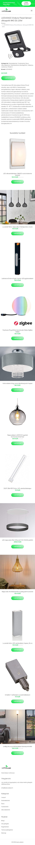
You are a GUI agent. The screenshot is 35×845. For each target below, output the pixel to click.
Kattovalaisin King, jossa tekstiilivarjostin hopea (17, 383)
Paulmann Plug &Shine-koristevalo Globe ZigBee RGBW (17, 331)
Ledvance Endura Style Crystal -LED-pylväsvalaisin (17, 278)
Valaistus (30, 65)
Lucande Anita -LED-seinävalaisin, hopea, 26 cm (17, 643)
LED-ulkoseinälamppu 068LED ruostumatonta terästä (17, 174)
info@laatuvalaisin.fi (7, 788)
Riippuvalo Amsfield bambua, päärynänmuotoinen (17, 591)
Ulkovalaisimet (5, 65)
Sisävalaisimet (13, 63)
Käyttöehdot (5, 827)
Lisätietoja (8, 78)
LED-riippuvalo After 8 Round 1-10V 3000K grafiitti (17, 540)
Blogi (2, 820)
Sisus (27, 63)
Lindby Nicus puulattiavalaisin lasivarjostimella (17, 746)
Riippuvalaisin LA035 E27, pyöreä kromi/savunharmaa (17, 436)
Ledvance (4, 67)
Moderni (10, 67)
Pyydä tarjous (26, 3)
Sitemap (3, 833)
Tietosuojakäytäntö (7, 830)
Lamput (3, 797)
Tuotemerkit (21, 63)
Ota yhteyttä (5, 823)
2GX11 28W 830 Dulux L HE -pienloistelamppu (17, 488)
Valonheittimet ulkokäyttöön (18, 65)
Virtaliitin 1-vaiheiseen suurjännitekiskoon (17, 695)
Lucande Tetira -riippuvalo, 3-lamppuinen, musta (17, 227)
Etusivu (3, 23)
